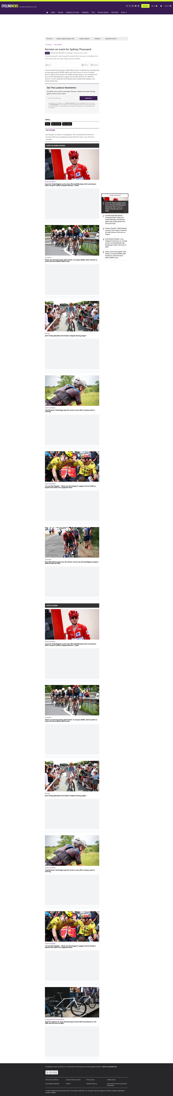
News (53, 12)
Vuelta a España (84, 38)
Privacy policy (90, 1080)
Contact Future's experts (73, 1080)
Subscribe (145, 6)
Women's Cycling (72, 12)
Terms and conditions (52, 1080)
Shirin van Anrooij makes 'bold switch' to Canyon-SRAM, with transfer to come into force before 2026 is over (115, 254)
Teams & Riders (58, 44)
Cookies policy (111, 1080)
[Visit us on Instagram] (133, 6)
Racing (60, 12)
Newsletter (95, 65)
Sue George (69, 53)
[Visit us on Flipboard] (138, 6)
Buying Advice (103, 12)
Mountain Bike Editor (58, 53)
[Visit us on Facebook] (127, 6)
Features (114, 12)
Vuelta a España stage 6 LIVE (65, 38)
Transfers (97, 38)
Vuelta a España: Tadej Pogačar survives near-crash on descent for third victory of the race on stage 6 (116, 231)
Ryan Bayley (67, 124)
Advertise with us (91, 1083)
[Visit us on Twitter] (130, 6)
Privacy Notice (54, 104)
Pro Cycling (48, 44)
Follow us (86, 65)
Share (49, 65)
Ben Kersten (56, 124)
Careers (68, 1083)
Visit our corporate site (109, 1066)
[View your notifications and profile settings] (161, 6)
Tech (93, 12)
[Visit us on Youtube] (136, 6)
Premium (85, 12)
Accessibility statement (52, 1083)
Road (47, 124)
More (123, 12)
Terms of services (70, 103)
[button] (168, 6)
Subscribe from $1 (111, 38)
